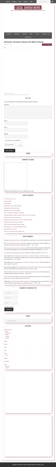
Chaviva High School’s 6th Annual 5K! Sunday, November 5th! (31, 267)
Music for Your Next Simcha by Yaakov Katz (14, 231)
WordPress (38, 464)
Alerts (6, 331)
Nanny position (7, 203)
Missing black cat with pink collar (11, 208)
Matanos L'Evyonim (21, 94)
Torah (5, 364)
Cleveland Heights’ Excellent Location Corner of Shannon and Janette (19, 215)
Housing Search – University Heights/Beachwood (15, 226)
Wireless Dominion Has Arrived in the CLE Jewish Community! (18, 219)
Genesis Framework (32, 464)
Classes (7, 366)
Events (6, 344)
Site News (6, 361)
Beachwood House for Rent (10, 229)
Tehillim (7, 334)
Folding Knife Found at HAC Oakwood (12, 205)
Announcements (8, 329)
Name (6, 121)
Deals (5, 341)
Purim (27, 94)
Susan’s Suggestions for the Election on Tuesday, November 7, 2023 (27, 256)
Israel (6, 355)
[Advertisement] (28, 22)
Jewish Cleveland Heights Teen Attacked (16, 252)
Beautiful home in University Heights (12, 210)
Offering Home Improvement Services (12, 217)
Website (6, 134)
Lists (5, 350)
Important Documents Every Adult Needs (17, 243)
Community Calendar (28, 160)
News (5, 353)
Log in (42, 464)
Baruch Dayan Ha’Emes (19, 271)
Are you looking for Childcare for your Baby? (14, 212)
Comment (6, 104)
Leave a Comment (47, 44)
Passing (7, 336)
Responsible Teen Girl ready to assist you (13, 222)
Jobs (5, 347)
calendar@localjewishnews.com (15, 191)
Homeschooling (7, 201)
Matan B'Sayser (13, 94)
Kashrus (7, 338)
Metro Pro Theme (23, 464)
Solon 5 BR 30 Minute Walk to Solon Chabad (14, 224)
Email (6, 127)
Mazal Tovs (8, 333)
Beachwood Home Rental (14, 240)
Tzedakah (12, 93)
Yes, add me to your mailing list (12, 140)
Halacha (7, 367)
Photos (6, 358)
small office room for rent (9, 198)
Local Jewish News (28, 8)
